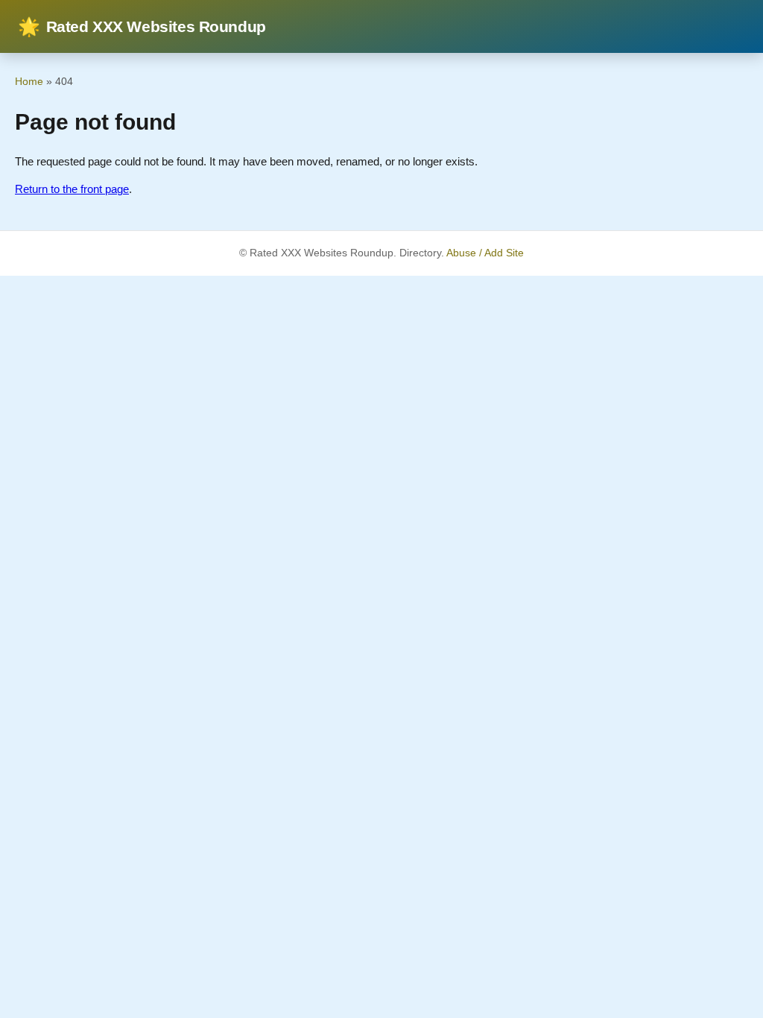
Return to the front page (72, 189)
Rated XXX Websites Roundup (142, 26)
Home (29, 81)
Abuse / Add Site (485, 253)
